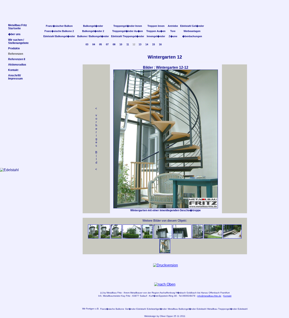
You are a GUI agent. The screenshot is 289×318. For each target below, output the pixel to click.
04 (93, 44)
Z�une (173, 36)
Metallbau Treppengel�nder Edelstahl (227, 309)
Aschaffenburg (167, 292)
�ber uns (14, 34)
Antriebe (173, 26)
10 (120, 44)
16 (160, 44)
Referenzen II (16, 59)
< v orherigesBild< (96, 139)
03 (87, 44)
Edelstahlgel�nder (157, 309)
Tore (172, 31)
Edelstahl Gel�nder (192, 26)
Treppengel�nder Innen (127, 26)
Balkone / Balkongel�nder (93, 36)
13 (140, 44)
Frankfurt (225, 292)
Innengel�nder (156, 36)
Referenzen (15, 53)
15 (153, 44)
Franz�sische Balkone (112, 309)
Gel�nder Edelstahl (135, 309)
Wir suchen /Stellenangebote (18, 41)
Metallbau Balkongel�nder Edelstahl (187, 309)
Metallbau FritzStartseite (17, 27)
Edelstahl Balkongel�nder (59, 36)
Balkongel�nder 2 (93, 31)
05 (100, 44)
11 (127, 44)
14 (146, 44)
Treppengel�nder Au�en (127, 31)
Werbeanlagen (192, 31)
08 (114, 44)
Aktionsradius (17, 64)
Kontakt (227, 296)
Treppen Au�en (155, 31)
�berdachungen (192, 36)
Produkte (14, 48)
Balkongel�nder (93, 26)
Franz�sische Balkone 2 (59, 31)
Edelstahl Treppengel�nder (127, 36)
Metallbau (112, 292)
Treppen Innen (156, 26)
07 (107, 44)
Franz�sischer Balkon (59, 26)
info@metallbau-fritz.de (209, 296)
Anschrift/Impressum (15, 77)
